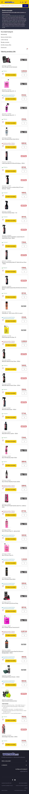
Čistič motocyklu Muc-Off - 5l (9, 91)
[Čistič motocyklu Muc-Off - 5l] (14, 83)
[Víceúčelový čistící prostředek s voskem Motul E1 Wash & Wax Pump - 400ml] (14, 229)
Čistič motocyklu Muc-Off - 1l (8, 115)
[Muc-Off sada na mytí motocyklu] (14, 59)
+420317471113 (23, 771)
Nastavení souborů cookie (20, 790)
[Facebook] (12, 780)
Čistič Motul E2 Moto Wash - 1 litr (9, 212)
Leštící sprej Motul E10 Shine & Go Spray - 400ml (13, 163)
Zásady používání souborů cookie (21, 786)
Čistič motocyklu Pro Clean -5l (9, 337)
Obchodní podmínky (23, 783)
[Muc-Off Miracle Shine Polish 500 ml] (14, 131)
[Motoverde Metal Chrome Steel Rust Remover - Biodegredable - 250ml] (14, 644)
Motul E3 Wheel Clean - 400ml (9, 409)
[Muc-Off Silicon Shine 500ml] (14, 571)
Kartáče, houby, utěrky (6, 45)
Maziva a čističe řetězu (6, 37)
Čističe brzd (3, 47)
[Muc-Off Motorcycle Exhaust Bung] (14, 595)
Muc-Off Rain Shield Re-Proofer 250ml (11, 481)
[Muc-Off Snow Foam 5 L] (14, 547)
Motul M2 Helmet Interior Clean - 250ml (11, 385)
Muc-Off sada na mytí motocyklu (9, 67)
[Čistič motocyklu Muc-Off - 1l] (14, 107)
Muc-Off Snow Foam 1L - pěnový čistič (11, 531)
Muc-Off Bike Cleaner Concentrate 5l (10, 627)
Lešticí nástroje (4, 39)
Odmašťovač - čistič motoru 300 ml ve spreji (12, 313)
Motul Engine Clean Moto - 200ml (9, 736)
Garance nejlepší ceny (7, 783)
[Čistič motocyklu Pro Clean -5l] (14, 329)
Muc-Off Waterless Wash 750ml (9, 457)
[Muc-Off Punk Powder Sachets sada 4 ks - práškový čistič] (14, 498)
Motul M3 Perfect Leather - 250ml (10, 433)
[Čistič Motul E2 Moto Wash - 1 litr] (14, 205)
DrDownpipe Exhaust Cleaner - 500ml (10, 677)
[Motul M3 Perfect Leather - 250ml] (14, 426)
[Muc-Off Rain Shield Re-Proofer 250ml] (14, 474)
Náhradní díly (4, 34)
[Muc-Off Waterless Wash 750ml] (14, 450)
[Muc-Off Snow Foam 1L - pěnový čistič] (14, 523)
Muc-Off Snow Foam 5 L (7, 555)
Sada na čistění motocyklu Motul (9, 701)
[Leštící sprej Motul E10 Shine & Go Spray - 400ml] (14, 155)
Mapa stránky (5, 790)
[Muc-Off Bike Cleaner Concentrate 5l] (14, 619)
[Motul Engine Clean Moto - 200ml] (14, 729)
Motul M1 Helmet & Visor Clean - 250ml (11, 361)
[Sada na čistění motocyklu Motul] (14, 693)
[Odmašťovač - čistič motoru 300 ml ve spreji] (14, 305)
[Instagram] (14, 779)
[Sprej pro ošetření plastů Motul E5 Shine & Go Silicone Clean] (14, 280)
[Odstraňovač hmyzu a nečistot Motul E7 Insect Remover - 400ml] (14, 179)
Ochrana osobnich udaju (7, 785)
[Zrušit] (20, 2)
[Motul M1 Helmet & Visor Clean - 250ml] (14, 353)
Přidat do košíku (11, 75)
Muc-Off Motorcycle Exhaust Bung (10, 603)
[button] (23, 2)
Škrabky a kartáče (5, 42)
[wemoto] (11, 754)
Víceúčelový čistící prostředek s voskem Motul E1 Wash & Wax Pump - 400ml (13, 237)
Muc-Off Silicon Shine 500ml (8, 579)
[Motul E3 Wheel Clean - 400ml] (14, 402)
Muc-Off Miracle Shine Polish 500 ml (10, 139)
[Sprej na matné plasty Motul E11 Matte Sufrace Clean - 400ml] (14, 254)
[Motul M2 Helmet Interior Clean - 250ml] (14, 378)
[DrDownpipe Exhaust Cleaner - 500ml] (14, 669)
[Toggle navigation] (2, 2)
